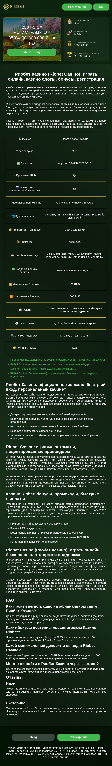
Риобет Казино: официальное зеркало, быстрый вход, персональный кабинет (57, 359)
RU (101, 6)
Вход (33, 737)
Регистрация (77, 6)
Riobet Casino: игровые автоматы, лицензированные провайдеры (50, 364)
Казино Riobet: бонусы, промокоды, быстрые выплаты (43, 368)
